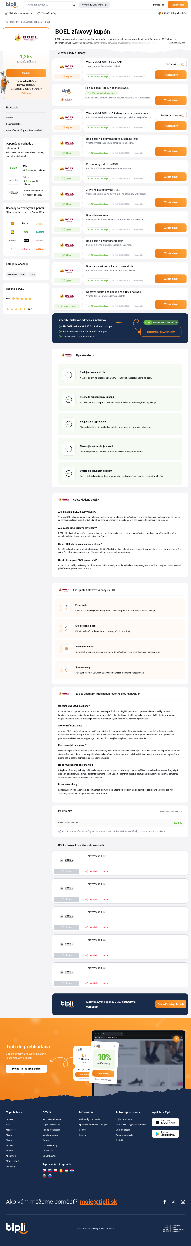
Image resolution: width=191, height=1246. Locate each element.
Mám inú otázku (122, 1130)
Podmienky (138, 76)
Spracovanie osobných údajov (93, 1124)
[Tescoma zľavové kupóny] (26, 240)
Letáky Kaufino (50, 1156)
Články (46, 1140)
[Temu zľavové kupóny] (12, 223)
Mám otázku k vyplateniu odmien (130, 1124)
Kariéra (82, 1135)
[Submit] (74, 5)
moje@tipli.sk (98, 1201)
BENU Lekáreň (12, 1161)
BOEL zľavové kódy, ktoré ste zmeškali (24, 130)
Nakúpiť (26, 73)
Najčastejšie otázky (51, 1124)
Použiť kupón (171, 74)
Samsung (10, 1166)
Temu (8, 1124)
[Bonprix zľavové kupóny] (26, 223)
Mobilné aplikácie (50, 1135)
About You (11, 1156)
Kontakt (119, 1140)
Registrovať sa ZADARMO (161, 331)
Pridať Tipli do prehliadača (26, 1068)
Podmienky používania (89, 1119)
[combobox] (50, 5)
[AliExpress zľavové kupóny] (26, 249)
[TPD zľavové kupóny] (26, 232)
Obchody (13, 22)
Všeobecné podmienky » (171, 811)
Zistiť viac (26, 93)
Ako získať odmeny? (52, 1119)
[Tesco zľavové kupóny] (40, 240)
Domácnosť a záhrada (31, 22)
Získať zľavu (171, 100)
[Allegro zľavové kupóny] (40, 249)
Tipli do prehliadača (51, 1130)
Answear (10, 1145)
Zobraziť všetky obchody (171, 1004)
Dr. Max (9, 1119)
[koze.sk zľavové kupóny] (12, 249)
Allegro (9, 1135)
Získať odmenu (103, 1073)
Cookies (82, 1130)
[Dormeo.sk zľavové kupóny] (12, 240)
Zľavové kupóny (50, 1145)
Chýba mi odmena (123, 1119)
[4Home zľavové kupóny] (40, 232)
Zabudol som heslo (124, 1135)
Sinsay (9, 1140)
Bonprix (9, 1150)
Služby (32, 275)
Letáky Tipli (48, 1150)
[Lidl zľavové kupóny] (12, 232)
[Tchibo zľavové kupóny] (40, 223)
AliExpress (11, 1130)
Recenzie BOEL (13, 124)
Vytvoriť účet (178, 5)
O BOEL (9, 117)
